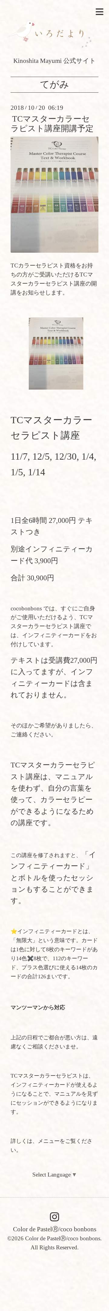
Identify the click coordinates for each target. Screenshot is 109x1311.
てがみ (54, 84)
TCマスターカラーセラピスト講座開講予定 (52, 123)
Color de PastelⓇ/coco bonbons (54, 1229)
